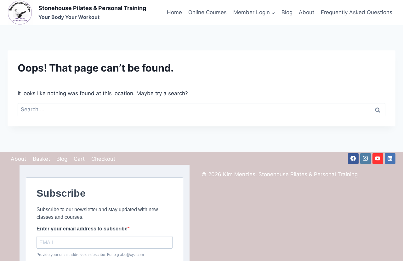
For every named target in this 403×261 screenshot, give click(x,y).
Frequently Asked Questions (356, 12)
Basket (41, 159)
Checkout (103, 159)
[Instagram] (365, 158)
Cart (79, 159)
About (306, 12)
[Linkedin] (390, 158)
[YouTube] (377, 158)
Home (174, 12)
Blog (286, 12)
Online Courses (207, 12)
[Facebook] (353, 158)
